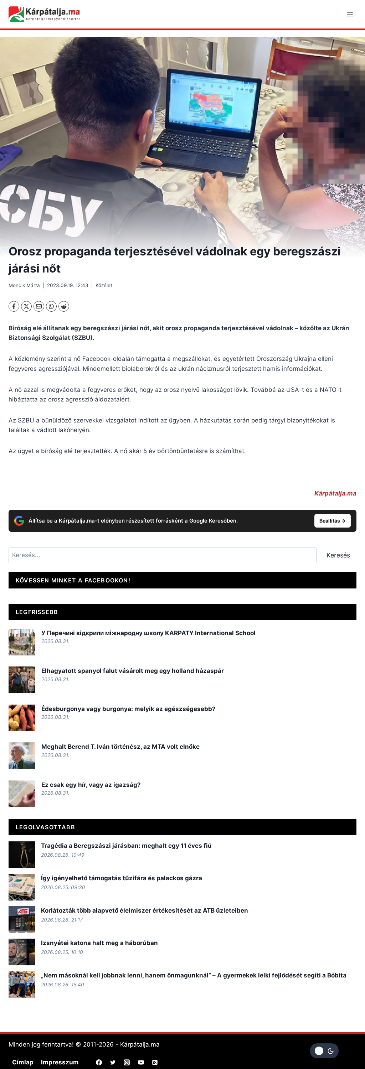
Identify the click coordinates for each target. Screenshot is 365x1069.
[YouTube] (141, 1062)
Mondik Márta (24, 285)
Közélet (104, 285)
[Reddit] (63, 306)
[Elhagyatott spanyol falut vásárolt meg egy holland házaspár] (22, 679)
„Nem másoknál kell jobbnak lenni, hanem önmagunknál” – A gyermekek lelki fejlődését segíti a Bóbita (193, 975)
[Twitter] (113, 1062)
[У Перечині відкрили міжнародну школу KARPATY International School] (22, 642)
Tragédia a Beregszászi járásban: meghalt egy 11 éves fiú (126, 845)
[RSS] (155, 1062)
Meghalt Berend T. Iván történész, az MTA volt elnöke (120, 746)
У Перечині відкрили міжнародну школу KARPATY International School (148, 633)
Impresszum (60, 1062)
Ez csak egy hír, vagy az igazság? (91, 784)
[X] (26, 306)
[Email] (39, 306)
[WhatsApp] (51, 306)
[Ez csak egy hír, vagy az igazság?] (22, 793)
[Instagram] (127, 1062)
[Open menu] (349, 14)
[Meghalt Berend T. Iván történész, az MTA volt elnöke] (22, 755)
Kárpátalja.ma (335, 493)
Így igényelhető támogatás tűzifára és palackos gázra (121, 878)
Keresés (338, 555)
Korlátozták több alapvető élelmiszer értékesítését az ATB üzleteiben (144, 910)
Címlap (23, 1062)
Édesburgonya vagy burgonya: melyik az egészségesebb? (129, 708)
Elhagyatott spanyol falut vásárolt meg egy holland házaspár (132, 670)
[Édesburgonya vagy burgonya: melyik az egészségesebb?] (22, 718)
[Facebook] (14, 306)
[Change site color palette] (324, 1050)
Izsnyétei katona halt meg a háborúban (99, 942)
